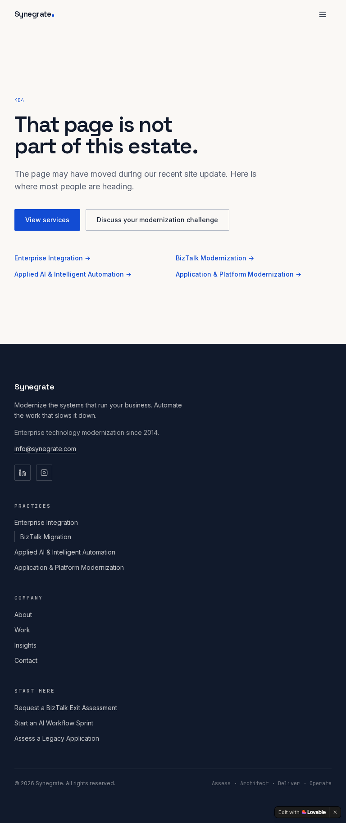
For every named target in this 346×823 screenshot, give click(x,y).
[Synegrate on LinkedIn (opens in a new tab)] (22, 473)
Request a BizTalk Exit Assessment (65, 707)
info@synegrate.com (45, 448)
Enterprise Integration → (52, 258)
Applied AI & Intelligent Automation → (73, 274)
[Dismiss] (335, 812)
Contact (25, 660)
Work (22, 630)
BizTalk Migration (45, 537)
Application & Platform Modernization (69, 567)
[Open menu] (323, 14)
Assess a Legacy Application (56, 738)
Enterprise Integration (46, 522)
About (23, 614)
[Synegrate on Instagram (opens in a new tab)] (44, 473)
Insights (25, 645)
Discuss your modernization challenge (157, 220)
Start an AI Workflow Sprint (53, 723)
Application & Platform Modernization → (238, 274)
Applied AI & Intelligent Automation (64, 552)
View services (47, 220)
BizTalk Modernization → (215, 258)
